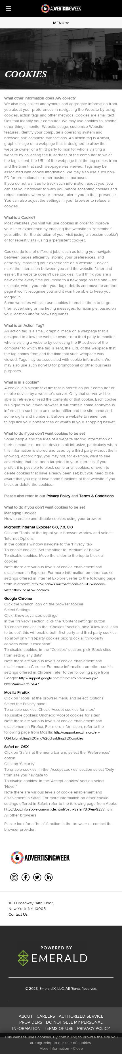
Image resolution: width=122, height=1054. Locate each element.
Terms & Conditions (96, 495)
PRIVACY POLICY (93, 1028)
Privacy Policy (58, 495)
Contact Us (18, 914)
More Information (54, 1048)
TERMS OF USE (58, 1028)
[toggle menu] (8, 8)
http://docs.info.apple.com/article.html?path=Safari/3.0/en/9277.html (58, 809)
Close (78, 1048)
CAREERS (46, 1016)
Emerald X (47, 988)
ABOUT (26, 1016)
